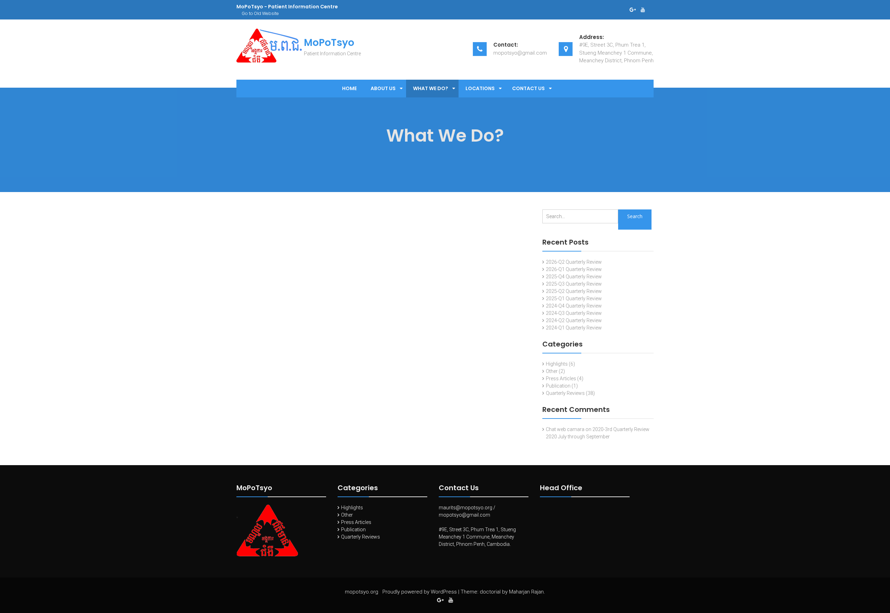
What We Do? (430, 88)
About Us (383, 88)
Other (552, 371)
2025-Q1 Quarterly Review (574, 298)
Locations (480, 88)
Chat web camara (565, 429)
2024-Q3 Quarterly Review (574, 313)
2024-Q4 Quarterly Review (574, 306)
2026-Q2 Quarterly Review (574, 262)
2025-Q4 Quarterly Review (574, 276)
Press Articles (561, 378)
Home (349, 88)
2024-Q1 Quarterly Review (574, 328)
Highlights (557, 364)
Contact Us (528, 88)
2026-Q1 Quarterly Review (574, 269)
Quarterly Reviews (565, 393)
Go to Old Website (260, 13)
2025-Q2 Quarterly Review (574, 291)
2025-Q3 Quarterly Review (574, 284)
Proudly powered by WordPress (419, 592)
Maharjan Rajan (526, 592)
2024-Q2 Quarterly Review (574, 320)
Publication (558, 386)
